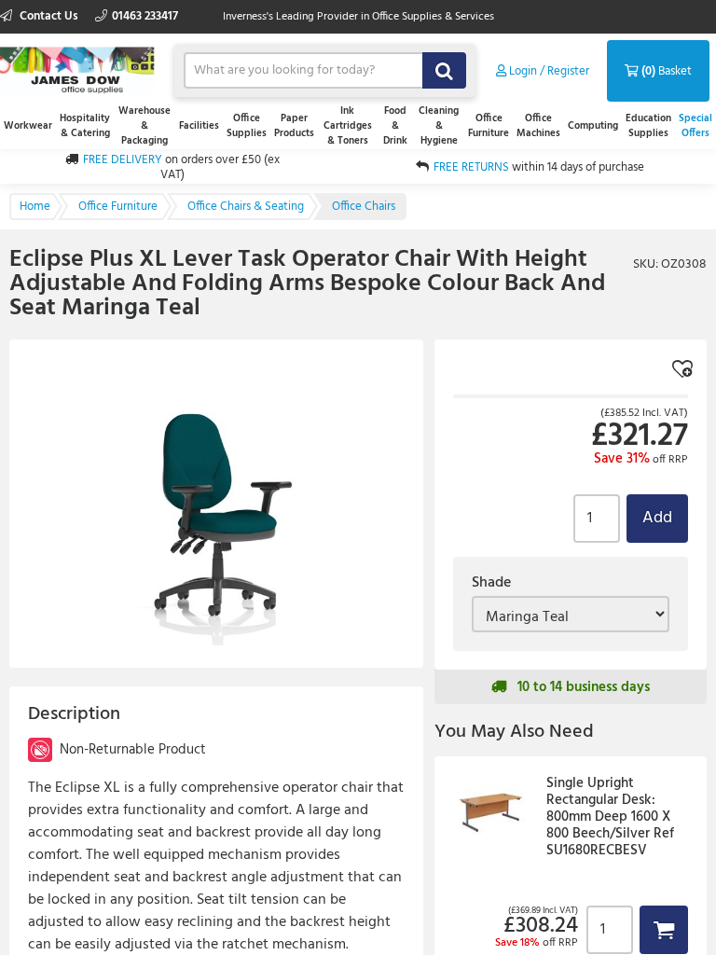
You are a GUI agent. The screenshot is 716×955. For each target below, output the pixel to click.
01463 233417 (145, 16)
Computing (593, 126)
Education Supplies (648, 126)
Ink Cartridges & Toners (348, 126)
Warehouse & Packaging (144, 126)
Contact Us (49, 16)
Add (657, 518)
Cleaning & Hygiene (439, 126)
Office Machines (538, 126)
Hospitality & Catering (85, 126)
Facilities (199, 126)
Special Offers (695, 126)
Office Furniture (488, 126)
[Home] (78, 68)
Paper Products (294, 126)
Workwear (28, 126)
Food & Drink (395, 126)
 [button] (664, 929)
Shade (491, 582)
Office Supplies (247, 126)
